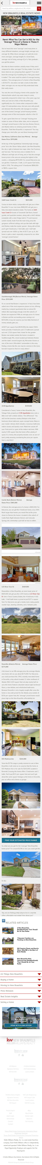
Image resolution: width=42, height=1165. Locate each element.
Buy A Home (29, 1113)
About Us (29, 1119)
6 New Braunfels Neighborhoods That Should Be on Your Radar (27, 929)
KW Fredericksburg (30, 1069)
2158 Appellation (24, 413)
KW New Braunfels (13, 1100)
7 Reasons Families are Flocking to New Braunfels (26, 939)
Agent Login (10, 1116)
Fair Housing (29, 1121)
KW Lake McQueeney (29, 1095)
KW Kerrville (13, 1072)
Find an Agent (10, 1110)
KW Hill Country (29, 1103)
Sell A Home (10, 1119)
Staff (10, 1113)
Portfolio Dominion (29, 1066)
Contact (10, 1124)
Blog (29, 1110)
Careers (10, 1121)
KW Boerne (12, 1066)
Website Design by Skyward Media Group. (21, 1162)
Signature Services (13, 1069)
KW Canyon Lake (29, 1097)
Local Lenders (29, 1072)
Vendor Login (29, 1116)
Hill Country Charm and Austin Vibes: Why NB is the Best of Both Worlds (28, 950)
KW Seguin (12, 1103)
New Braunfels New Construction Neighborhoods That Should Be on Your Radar (27, 961)
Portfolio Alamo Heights (13, 1095)
